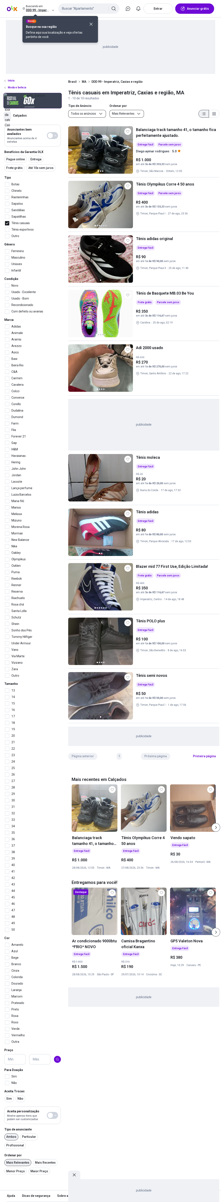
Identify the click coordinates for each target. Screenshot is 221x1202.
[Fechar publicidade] (74, 1175)
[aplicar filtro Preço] (57, 1059)
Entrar (158, 8)
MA (84, 81)
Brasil (72, 81)
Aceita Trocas (14, 1091)
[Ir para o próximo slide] (216, 827)
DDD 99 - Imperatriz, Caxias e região (117, 81)
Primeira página (204, 756)
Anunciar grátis (198, 8)
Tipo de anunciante (18, 1129)
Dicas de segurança (36, 1195)
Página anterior (83, 756)
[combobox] (88, 8)
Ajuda (11, 1195)
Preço (8, 1050)
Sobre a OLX (66, 1195)
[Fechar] (91, 24)
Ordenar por (13, 1155)
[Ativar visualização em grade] (214, 114)
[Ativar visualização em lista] (204, 114)
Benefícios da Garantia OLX (23, 152)
